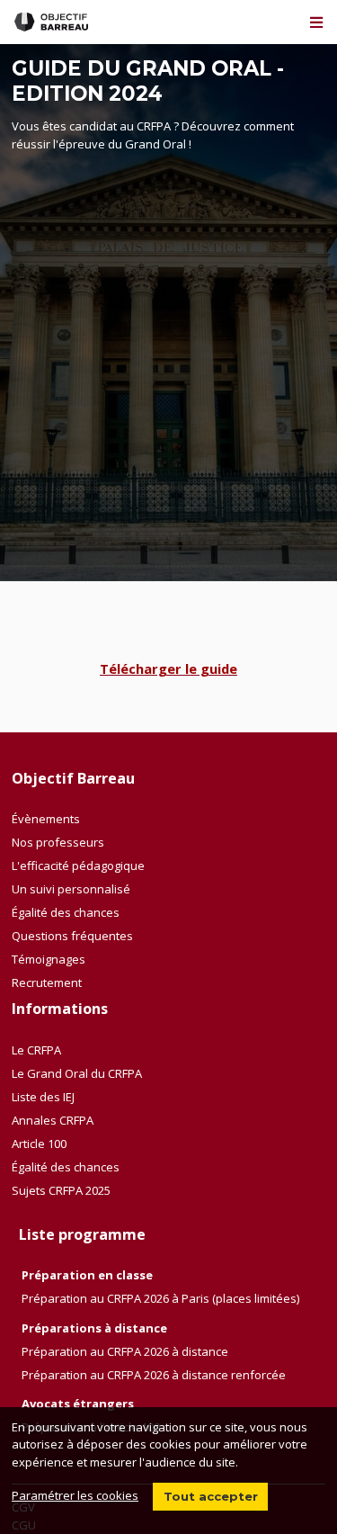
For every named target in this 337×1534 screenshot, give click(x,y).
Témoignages (48, 959)
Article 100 (39, 1143)
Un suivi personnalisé (71, 889)
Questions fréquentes (72, 936)
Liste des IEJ (43, 1097)
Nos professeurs (58, 842)
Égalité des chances (66, 912)
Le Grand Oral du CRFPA (77, 1073)
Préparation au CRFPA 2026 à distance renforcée (154, 1375)
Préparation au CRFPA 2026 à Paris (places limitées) (160, 1298)
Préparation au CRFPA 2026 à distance (125, 1351)
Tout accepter (211, 1496)
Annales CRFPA (52, 1120)
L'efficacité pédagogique (78, 865)
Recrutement (47, 982)
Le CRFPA (36, 1050)
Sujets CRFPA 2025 (61, 1190)
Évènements (46, 819)
